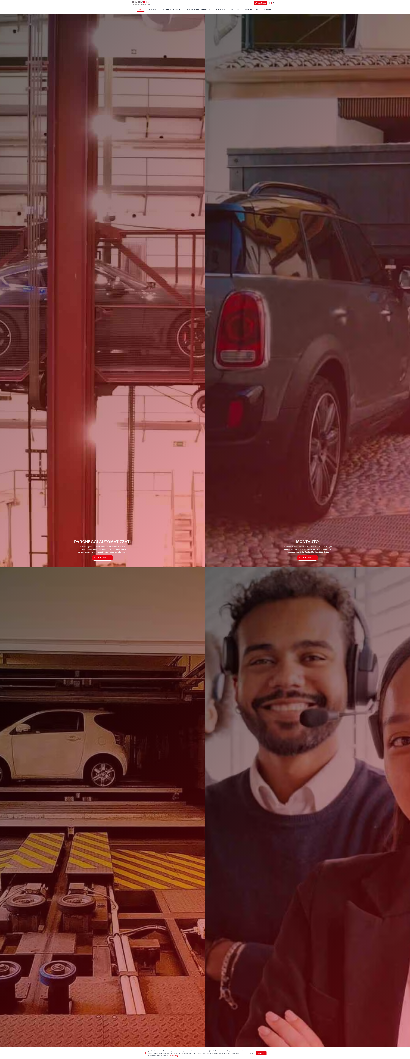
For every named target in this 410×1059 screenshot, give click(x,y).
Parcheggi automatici (171, 10)
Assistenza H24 (251, 10)
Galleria (235, 10)
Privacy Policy (173, 1055)
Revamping (220, 10)
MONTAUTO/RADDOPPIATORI (198, 10)
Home (140, 10)
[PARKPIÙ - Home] (141, 3)
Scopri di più (100, 558)
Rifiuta (250, 1053)
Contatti (268, 10)
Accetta (261, 1053)
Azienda (152, 10)
